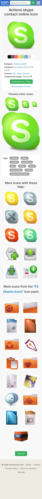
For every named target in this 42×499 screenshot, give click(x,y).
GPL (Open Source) (21, 73)
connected (27, 162)
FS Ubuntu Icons (21, 67)
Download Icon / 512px (21, 81)
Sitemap (21, 472)
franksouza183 (20, 64)
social (32, 166)
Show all (21, 453)
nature (28, 170)
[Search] (33, 3)
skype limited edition (19, 174)
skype (24, 158)
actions (14, 158)
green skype (16, 170)
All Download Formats (21, 86)
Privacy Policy (12, 468)
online (22, 166)
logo (13, 166)
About (28, 465)
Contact (36, 465)
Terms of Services (28, 468)
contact (14, 162)
